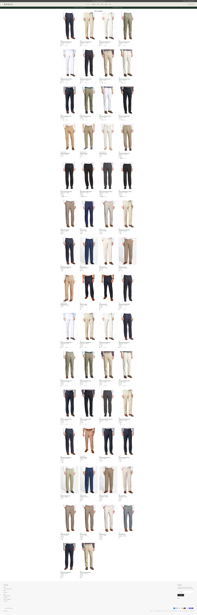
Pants (98, 4)
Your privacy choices (8, 588)
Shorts (102, 4)
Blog (4, 594)
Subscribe (181, 595)
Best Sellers (88, 4)
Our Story (5, 592)
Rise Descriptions (7, 595)
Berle (7, 610)
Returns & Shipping (7, 599)
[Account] (188, 4)
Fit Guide (5, 597)
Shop (5, 590)
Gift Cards (93, 4)
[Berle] (8, 4)
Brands (106, 4)
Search (5, 587)
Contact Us (6, 600)
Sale (110, 4)
